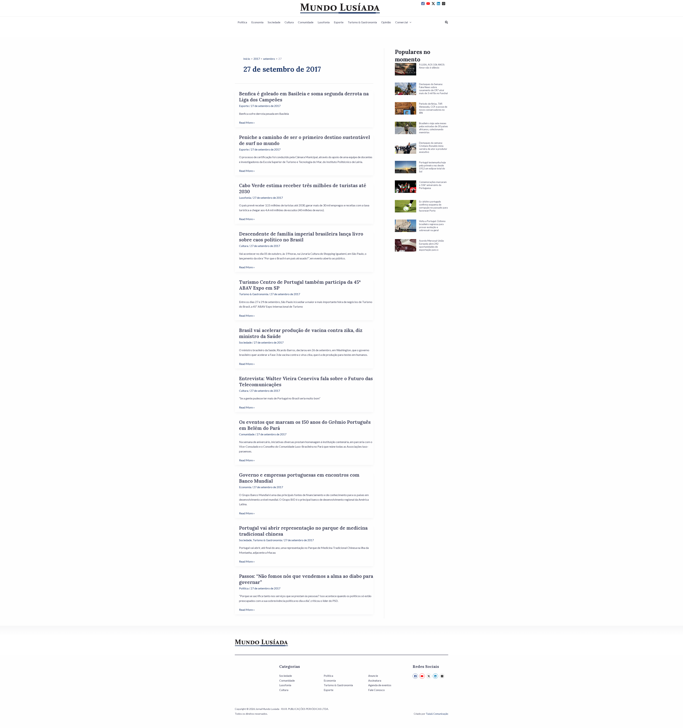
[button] (409, 22)
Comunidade (305, 22)
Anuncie (373, 675)
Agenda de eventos (379, 685)
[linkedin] (439, 3)
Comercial (401, 22)
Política (242, 22)
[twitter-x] (433, 3)
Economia (257, 22)
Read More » (247, 122)
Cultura (289, 22)
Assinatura (374, 680)
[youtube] (428, 3)
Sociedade (274, 22)
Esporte (338, 22)
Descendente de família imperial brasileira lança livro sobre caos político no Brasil (301, 237)
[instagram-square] (444, 3)
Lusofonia (324, 22)
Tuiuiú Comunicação (437, 713)
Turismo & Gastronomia (362, 22)
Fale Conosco (376, 690)
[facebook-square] (423, 3)
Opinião (386, 22)
